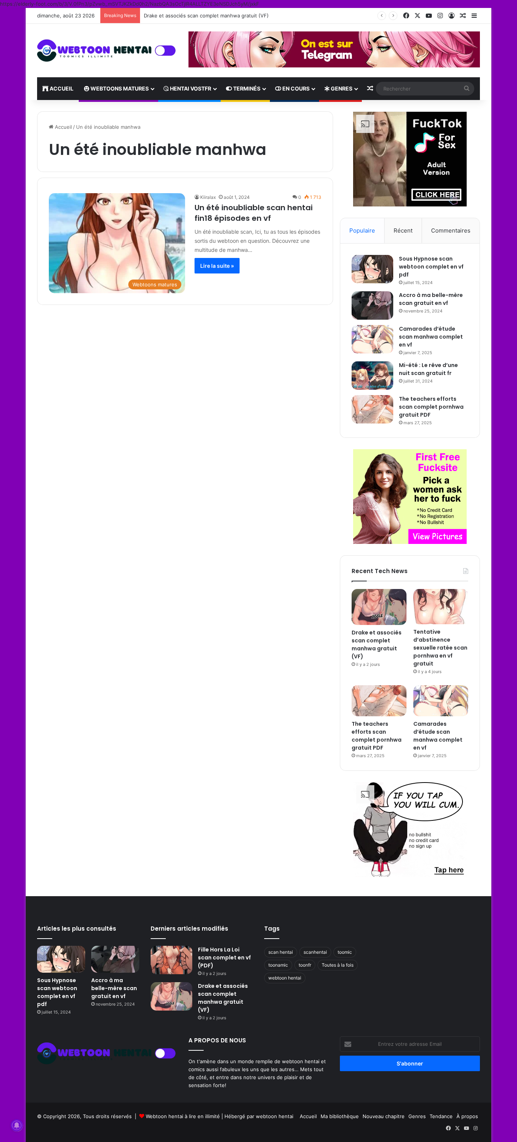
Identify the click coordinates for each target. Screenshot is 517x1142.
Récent (403, 230)
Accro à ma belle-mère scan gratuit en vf (431, 299)
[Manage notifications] (17, 1125)
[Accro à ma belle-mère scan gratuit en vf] (372, 305)
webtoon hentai (284, 978)
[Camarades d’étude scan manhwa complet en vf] (372, 339)
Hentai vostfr (190, 88)
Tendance (441, 1116)
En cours (295, 88)
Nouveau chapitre (384, 1116)
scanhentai (315, 952)
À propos (467, 1116)
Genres (341, 88)
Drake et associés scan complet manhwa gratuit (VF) (206, 15)
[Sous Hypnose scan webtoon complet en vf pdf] (372, 269)
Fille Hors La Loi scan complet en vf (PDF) (224, 957)
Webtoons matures (119, 88)
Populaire (362, 230)
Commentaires (450, 230)
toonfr (305, 965)
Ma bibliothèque (340, 1116)
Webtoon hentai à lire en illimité (183, 1116)
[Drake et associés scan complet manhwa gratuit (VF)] (379, 607)
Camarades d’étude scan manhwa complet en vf (431, 336)
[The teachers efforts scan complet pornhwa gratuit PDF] (372, 409)
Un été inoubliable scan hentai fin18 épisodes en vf (254, 212)
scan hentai (280, 952)
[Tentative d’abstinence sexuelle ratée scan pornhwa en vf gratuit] (440, 607)
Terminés (246, 88)
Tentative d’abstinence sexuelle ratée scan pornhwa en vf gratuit (440, 647)
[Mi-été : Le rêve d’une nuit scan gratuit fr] (372, 375)
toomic (345, 952)
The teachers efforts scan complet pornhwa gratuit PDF (431, 407)
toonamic (278, 965)
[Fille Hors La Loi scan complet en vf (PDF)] (171, 960)
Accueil (60, 88)
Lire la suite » (217, 265)
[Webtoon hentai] (107, 50)
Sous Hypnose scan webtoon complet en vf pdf (431, 266)
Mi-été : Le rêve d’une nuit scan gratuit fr (428, 369)
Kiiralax (208, 197)
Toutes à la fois (337, 965)
